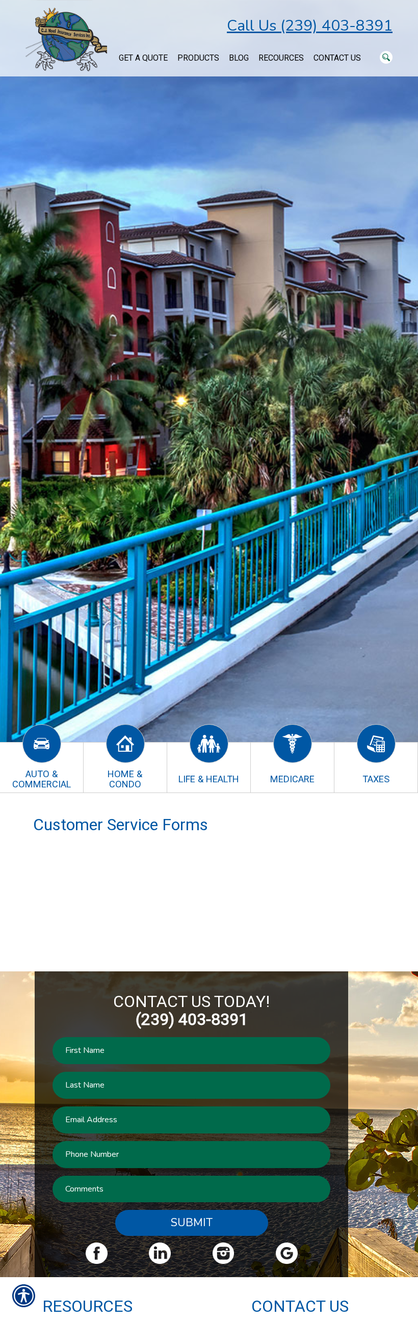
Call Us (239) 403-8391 (310, 25)
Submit (192, 1222)
